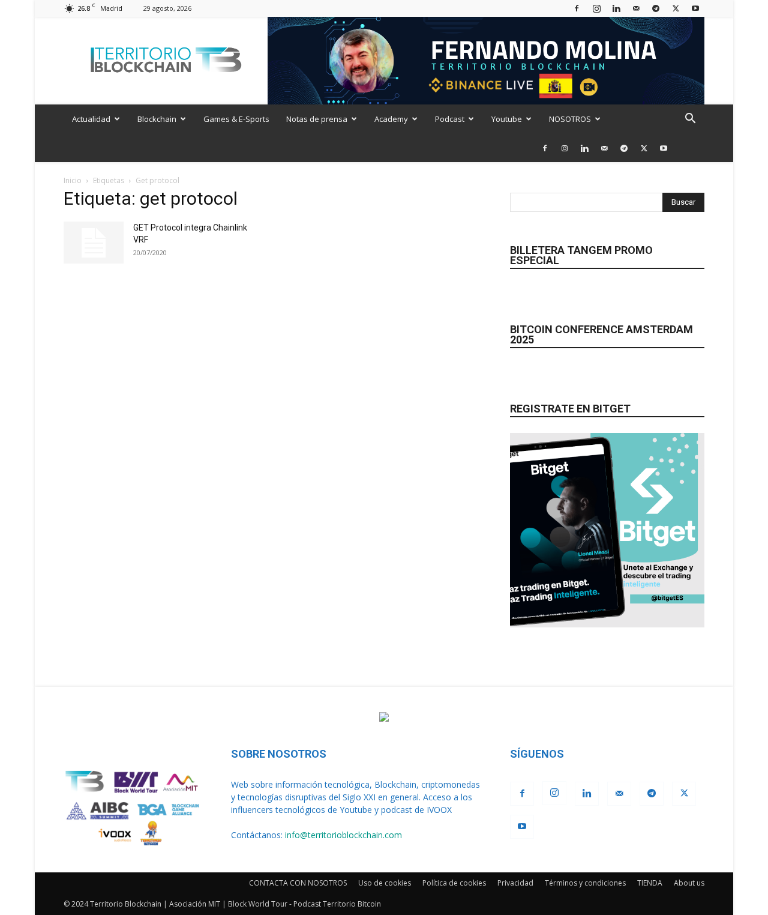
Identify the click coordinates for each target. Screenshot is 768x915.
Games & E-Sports (236, 118)
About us (689, 883)
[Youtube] (695, 8)
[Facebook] (577, 8)
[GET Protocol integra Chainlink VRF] (94, 243)
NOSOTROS (570, 118)
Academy (391, 118)
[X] (676, 8)
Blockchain (156, 118)
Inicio (73, 180)
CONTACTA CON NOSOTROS (298, 883)
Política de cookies (454, 883)
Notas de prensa (316, 118)
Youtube (506, 118)
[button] (690, 119)
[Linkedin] (616, 8)
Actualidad (91, 118)
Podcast (449, 118)
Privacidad (515, 883)
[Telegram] (656, 8)
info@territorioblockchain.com (343, 835)
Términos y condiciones (585, 883)
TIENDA (649, 883)
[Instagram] (596, 8)
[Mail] (636, 8)
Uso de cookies (384, 883)
